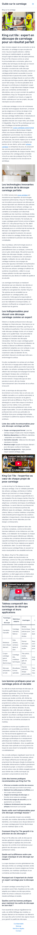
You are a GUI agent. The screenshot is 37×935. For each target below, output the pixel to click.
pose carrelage (23, 195)
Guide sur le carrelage (14, 3)
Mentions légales (18, 928)
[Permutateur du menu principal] (33, 4)
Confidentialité (18, 924)
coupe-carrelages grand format (23, 128)
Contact (18, 931)
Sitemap (18, 926)
